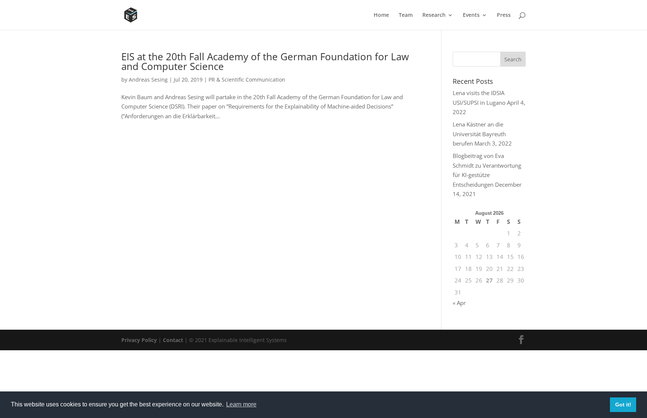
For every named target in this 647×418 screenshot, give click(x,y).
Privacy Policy (139, 340)
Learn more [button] (241, 404)
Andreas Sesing (148, 79)
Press (504, 15)
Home (381, 15)
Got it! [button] (623, 405)
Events (471, 15)
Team (406, 15)
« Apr (459, 302)
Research (434, 15)
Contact (173, 340)
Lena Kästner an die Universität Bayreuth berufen (479, 133)
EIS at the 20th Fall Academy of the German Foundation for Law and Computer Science (265, 61)
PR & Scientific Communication (247, 79)
